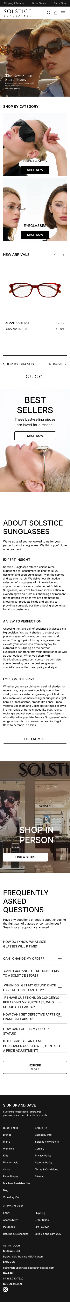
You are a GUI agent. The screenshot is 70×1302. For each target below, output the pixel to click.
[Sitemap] (51, 1176)
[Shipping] (51, 1213)
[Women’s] (19, 1148)
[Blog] (19, 1190)
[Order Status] (51, 1220)
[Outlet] (19, 1169)
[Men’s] (19, 1141)
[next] (63, 254)
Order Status (39, 3)
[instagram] (5, 1290)
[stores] (35, 817)
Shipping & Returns (14, 3)
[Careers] (51, 1148)
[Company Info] (51, 1134)
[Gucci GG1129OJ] (35, 290)
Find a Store (59, 3)
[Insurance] (19, 1227)
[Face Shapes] (19, 1176)
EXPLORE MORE (35, 739)
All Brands (56, 364)
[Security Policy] (51, 1162)
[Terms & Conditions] (51, 1169)
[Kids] (19, 1155)
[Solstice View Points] (51, 1141)
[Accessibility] (19, 1220)
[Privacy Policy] (51, 1155)
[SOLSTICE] (17, 13)
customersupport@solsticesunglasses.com (28, 1267)
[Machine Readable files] (19, 1183)
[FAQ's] (19, 1213)
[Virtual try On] (19, 1197)
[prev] (54, 254)
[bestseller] (35, 440)
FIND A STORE (25, 857)
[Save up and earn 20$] (51, 1233)
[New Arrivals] (19, 1162)
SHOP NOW (35, 436)
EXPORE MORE (35, 1067)
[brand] (35, 376)
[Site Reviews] (51, 1227)
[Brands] (19, 1134)
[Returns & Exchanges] (19, 1233)
